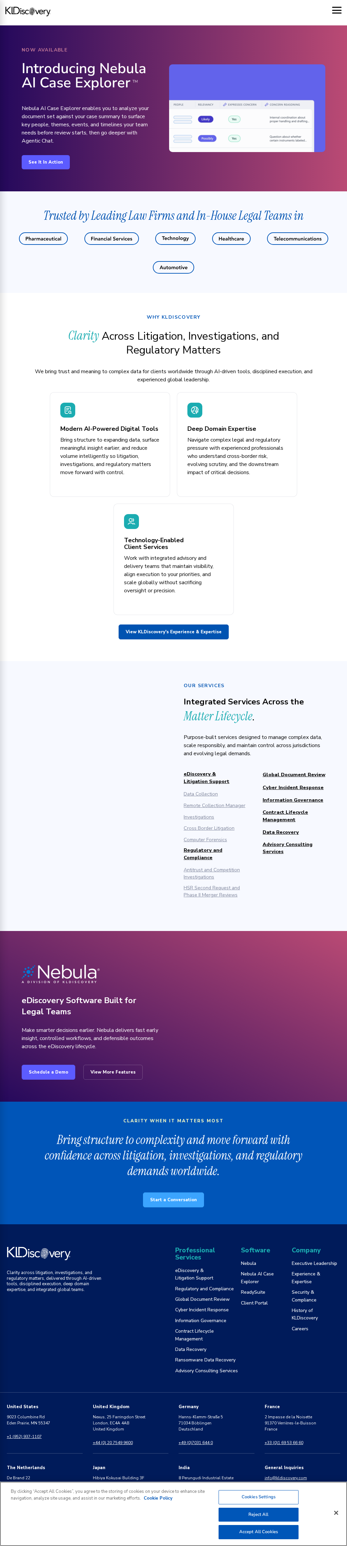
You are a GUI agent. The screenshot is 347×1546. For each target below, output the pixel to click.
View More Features (113, 1072)
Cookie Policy (158, 1498)
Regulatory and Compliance (203, 854)
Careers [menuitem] (300, 1329)
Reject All (258, 1514)
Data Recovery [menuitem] (190, 1349)
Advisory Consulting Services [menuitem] (206, 1371)
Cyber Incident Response (293, 787)
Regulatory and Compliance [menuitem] (204, 1289)
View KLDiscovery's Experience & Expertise (174, 632)
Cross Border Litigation (209, 828)
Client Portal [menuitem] (254, 1303)
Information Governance (293, 800)
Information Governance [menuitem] (200, 1320)
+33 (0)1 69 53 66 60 (284, 1442)
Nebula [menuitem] (248, 1263)
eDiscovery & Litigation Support (206, 777)
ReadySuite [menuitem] (253, 1292)
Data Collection (201, 793)
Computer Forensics (205, 839)
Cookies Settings (258, 1497)
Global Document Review (294, 774)
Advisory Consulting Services (287, 848)
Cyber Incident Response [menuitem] (202, 1310)
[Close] (336, 1512)
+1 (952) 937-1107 (24, 1436)
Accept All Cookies (258, 1532)
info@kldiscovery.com (286, 1478)
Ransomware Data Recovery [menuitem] (205, 1360)
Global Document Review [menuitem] (202, 1299)
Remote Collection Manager (214, 805)
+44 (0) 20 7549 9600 (113, 1442)
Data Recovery (281, 832)
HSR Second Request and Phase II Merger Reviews (212, 891)
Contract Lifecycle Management (285, 816)
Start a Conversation (173, 1200)
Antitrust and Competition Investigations (212, 873)
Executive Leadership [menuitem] (314, 1263)
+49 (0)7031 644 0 (196, 1442)
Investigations (199, 816)
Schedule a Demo (48, 1072)
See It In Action (45, 162)
